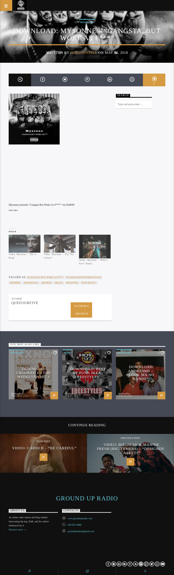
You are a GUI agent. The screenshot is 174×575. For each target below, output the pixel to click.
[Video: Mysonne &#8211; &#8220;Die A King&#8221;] (24, 244)
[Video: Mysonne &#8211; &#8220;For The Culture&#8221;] (60, 244)
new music (89, 283)
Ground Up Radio (87, 498)
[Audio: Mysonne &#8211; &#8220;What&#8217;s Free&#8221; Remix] (95, 246)
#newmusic (31, 283)
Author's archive (81, 310)
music (59, 283)
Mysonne (72, 283)
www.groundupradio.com (80, 518)
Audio (67, 353)
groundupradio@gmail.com (81, 531)
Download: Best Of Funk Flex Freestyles (88, 373)
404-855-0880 (74, 525)
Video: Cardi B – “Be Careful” (44, 448)
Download (87, 22)
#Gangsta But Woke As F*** (45, 277)
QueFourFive (84, 52)
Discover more (16, 529)
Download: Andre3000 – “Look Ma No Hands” (140, 373)
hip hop (46, 283)
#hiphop (15, 283)
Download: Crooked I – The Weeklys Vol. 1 (33, 373)
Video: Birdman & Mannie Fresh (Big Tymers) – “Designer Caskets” (130, 449)
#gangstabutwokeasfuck (83, 277)
